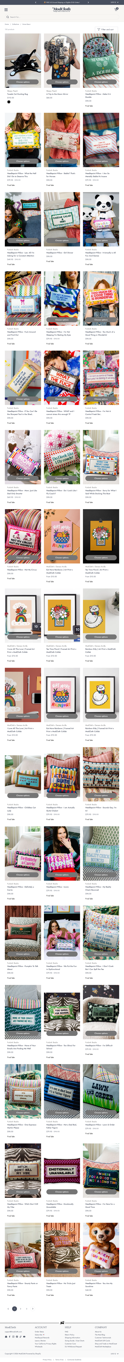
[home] (61, 9)
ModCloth (22, 1353)
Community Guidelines (74, 1360)
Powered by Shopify (33, 1353)
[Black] (8, 101)
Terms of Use (59, 1360)
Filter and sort (107, 29)
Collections (15, 24)
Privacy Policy (47, 1360)
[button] (116, 9)
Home (7, 24)
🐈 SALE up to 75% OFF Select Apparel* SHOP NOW (62, 2)
